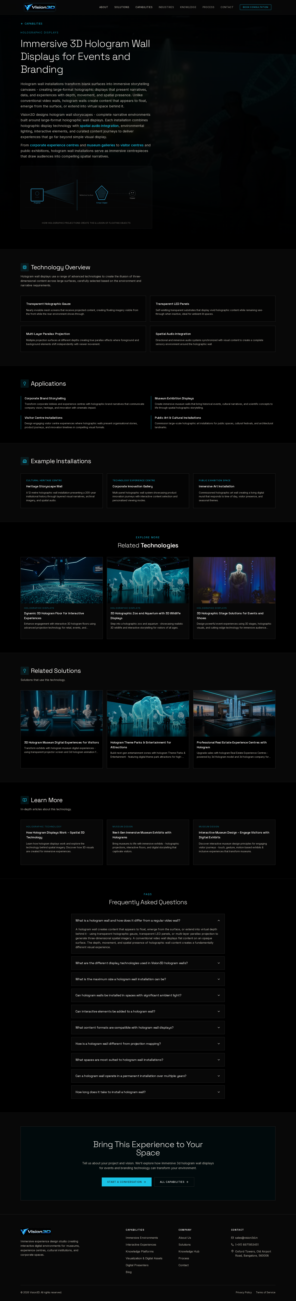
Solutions (121, 7)
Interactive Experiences (141, 1244)
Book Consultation (255, 7)
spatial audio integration (99, 126)
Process (209, 7)
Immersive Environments (142, 1237)
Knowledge (188, 7)
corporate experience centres (54, 145)
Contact (227, 7)
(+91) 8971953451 (247, 1244)
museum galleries (101, 145)
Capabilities (144, 7)
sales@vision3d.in (246, 1237)
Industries (166, 7)
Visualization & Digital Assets (144, 1258)
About (103, 7)
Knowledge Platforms (140, 1251)
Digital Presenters (137, 1265)
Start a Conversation (124, 1181)
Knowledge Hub (188, 1251)
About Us (184, 1237)
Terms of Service (265, 1292)
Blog (129, 1272)
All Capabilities (172, 1181)
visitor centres (132, 145)
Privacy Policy (244, 1292)
